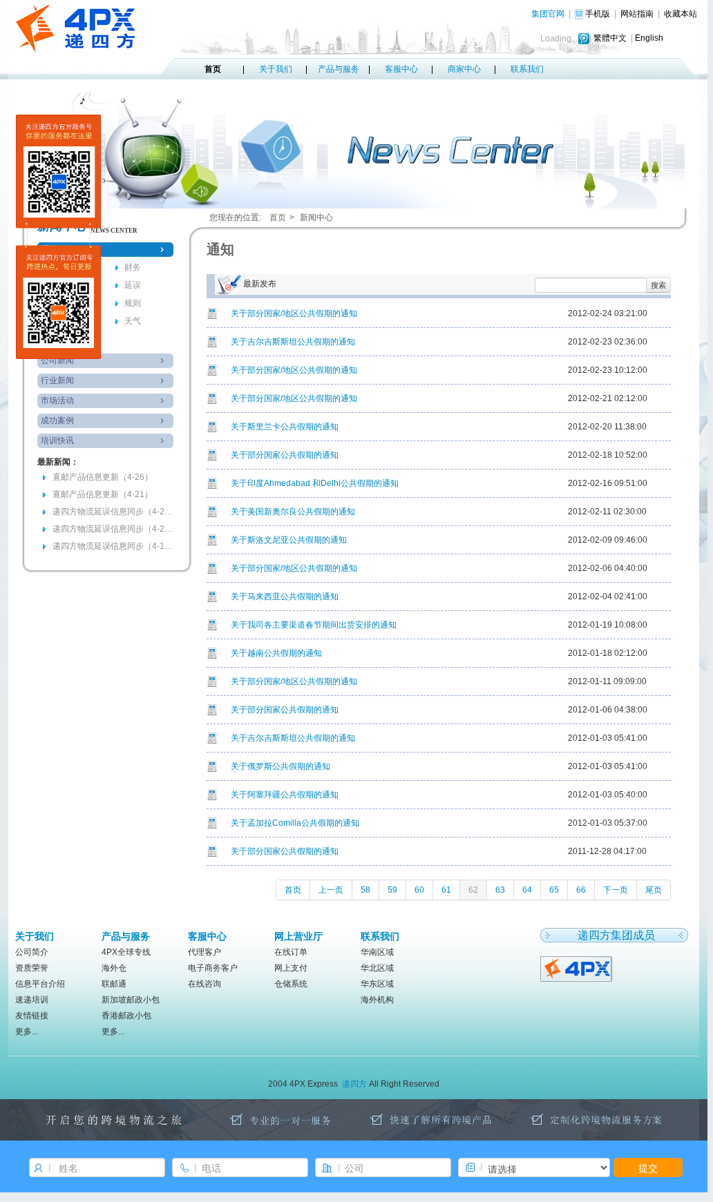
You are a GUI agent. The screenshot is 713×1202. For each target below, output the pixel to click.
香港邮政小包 (126, 1015)
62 (473, 890)
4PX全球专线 (126, 952)
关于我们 (275, 69)
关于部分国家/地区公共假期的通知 (294, 313)
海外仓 (114, 968)
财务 (132, 267)
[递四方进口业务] (577, 968)
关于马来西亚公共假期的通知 (285, 596)
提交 (648, 1167)
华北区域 (377, 968)
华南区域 (377, 952)
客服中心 (401, 69)
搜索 (658, 285)
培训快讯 (57, 440)
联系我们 (527, 69)
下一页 (615, 890)
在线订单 (290, 952)
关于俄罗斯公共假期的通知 (280, 766)
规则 (132, 303)
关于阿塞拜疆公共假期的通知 (285, 794)
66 (581, 890)
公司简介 (31, 952)
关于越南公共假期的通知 (276, 653)
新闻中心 (316, 217)
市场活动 (57, 400)
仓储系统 (290, 984)
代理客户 (204, 952)
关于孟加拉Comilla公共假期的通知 (295, 823)
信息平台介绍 (40, 984)
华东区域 (377, 984)
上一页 (331, 890)
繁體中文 (610, 38)
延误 (132, 285)
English (649, 38)
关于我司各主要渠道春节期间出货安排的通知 (314, 625)
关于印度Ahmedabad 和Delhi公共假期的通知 (315, 483)
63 (500, 890)
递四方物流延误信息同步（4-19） (115, 546)
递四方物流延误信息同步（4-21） (115, 511)
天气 (132, 321)
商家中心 (464, 69)
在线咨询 (204, 984)
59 (392, 890)
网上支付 (290, 968)
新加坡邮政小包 (131, 1000)
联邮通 (114, 984)
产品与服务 (338, 69)
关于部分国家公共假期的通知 (285, 455)
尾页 (653, 890)
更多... (26, 1031)
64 (527, 890)
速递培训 (31, 1000)
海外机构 (377, 1000)
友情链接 (31, 1015)
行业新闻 (57, 380)
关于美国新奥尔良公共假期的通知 (293, 511)
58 (365, 890)
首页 (213, 69)
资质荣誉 (31, 968)
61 (446, 890)
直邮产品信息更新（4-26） (103, 477)
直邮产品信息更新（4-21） (103, 494)
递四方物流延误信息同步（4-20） (115, 529)
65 (554, 890)
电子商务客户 (213, 968)
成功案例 (57, 420)
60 (419, 890)
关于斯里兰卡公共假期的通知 (285, 427)
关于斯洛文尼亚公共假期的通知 (289, 540)
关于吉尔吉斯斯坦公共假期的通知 (293, 342)
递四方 (354, 1084)
